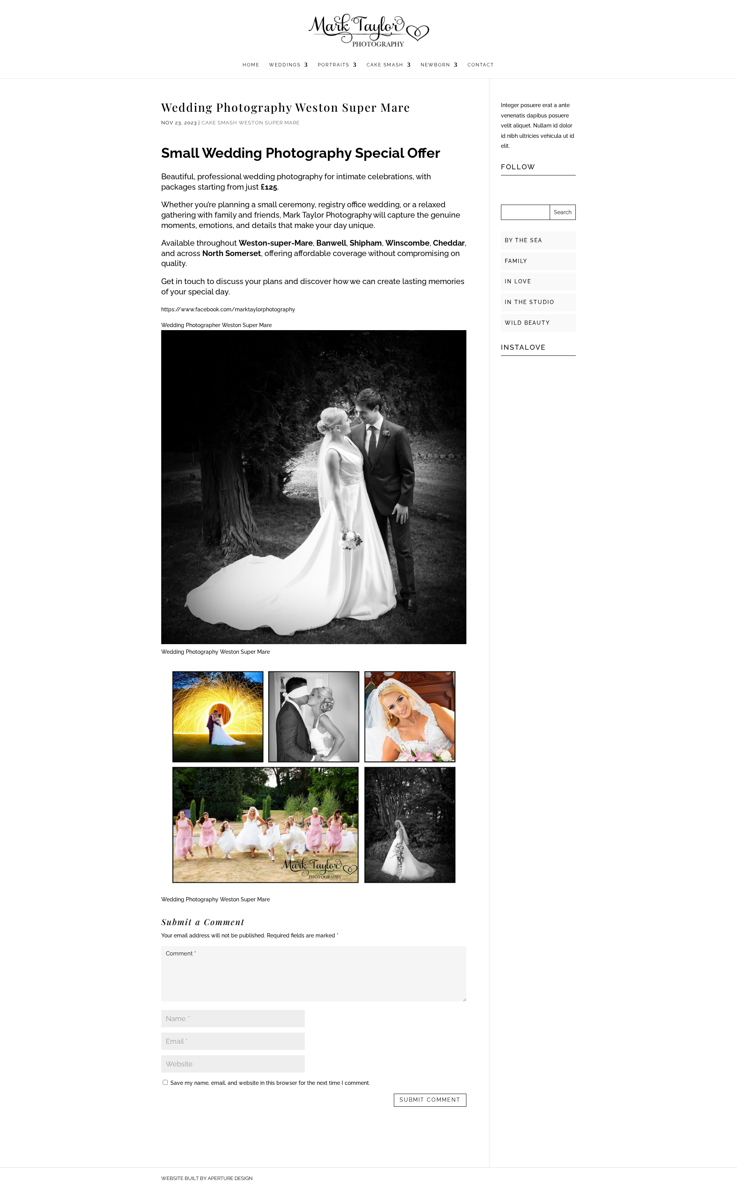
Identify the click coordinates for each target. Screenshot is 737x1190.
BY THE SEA (523, 240)
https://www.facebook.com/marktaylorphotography (228, 309)
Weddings (285, 65)
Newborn (435, 65)
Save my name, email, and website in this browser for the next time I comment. (270, 1083)
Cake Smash (385, 65)
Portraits (333, 65)
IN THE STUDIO (529, 302)
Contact (481, 65)
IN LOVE (518, 281)
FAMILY (516, 261)
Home (251, 65)
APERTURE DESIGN (230, 1178)
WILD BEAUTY (527, 323)
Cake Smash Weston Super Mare (251, 123)
